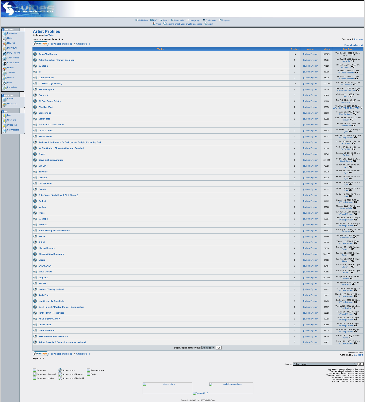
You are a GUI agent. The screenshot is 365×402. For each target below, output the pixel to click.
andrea (346, 279)
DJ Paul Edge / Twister (50, 101)
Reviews (11, 43)
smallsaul (346, 232)
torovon (346, 120)
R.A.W (42, 242)
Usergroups (195, 20)
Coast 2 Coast (46, 130)
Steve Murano (45, 272)
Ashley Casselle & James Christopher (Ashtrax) (62, 342)
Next (361, 39)
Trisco (42, 213)
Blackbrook (346, 126)
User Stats (12, 103)
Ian (45, 35)
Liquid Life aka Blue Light (51, 301)
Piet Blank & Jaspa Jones (51, 125)
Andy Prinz (44, 295)
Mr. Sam (42, 207)
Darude (42, 189)
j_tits (346, 132)
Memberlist (179, 20)
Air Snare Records (346, 73)
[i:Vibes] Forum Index (62, 44)
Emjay (42, 154)
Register (226, 20)
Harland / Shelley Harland (51, 289)
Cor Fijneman (45, 183)
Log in (210, 24)
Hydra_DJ (346, 61)
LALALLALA (45, 266)
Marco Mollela (346, 208)
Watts (51, 35)
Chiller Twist (45, 324)
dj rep (345, 337)
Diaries (10, 67)
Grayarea (43, 277)
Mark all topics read (353, 45)
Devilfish (43, 177)
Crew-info (11, 120)
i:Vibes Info (12, 125)
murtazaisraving (346, 237)
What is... (11, 77)
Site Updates (13, 130)
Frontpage (12, 33)
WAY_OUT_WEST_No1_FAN (346, 108)
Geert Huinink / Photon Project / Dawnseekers (61, 307)
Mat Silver (43, 166)
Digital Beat (346, 284)
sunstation (345, 102)
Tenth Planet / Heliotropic (51, 313)
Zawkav (346, 155)
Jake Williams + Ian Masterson (53, 336)
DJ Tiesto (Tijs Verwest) (50, 83)
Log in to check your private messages (184, 24)
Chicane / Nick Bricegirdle (51, 254)
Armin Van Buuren (48, 54)
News (10, 38)
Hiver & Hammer (47, 248)
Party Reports (13, 53)
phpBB (192, 400)
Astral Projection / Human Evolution (57, 60)
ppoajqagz (346, 67)
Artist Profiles (13, 58)
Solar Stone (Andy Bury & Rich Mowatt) (58, 195)
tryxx (346, 167)
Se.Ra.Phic (346, 143)
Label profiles (13, 62)
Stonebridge (45, 113)
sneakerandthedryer (346, 90)
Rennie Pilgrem (46, 89)
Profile (158, 24)
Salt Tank (43, 283)
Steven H (346, 249)
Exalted (42, 201)
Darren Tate (44, 119)
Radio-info (12, 87)
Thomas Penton (47, 330)
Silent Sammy (346, 161)
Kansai (42, 236)
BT (40, 72)
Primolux (43, 224)
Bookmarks (211, 20)
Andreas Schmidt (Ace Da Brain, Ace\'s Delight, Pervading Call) (70, 142)
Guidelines (143, 20)
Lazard (42, 260)
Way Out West (46, 107)
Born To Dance (345, 114)
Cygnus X (43, 95)
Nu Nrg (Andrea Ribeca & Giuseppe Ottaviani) (61, 148)
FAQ (155, 20)
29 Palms (43, 172)
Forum (10, 99)
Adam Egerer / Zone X (49, 319)
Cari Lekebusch (46, 77)
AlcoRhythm (346, 308)
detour (346, 96)
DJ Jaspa (43, 66)
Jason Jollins (45, 136)
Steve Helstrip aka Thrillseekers (54, 230)
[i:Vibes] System (310, 54)
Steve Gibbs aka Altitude (51, 160)
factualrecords (346, 84)
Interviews (12, 48)
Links (9, 82)
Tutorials (11, 72)
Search (166, 20)
